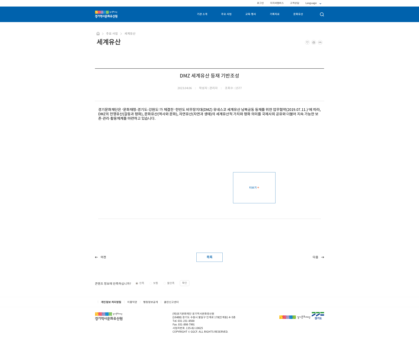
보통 (155, 283)
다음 (315, 257)
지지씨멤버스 (277, 3)
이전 (103, 257)
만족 (141, 283)
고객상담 (294, 3)
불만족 (170, 283)
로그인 (260, 3)
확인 (184, 283)
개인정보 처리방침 (111, 302)
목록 (209, 257)
